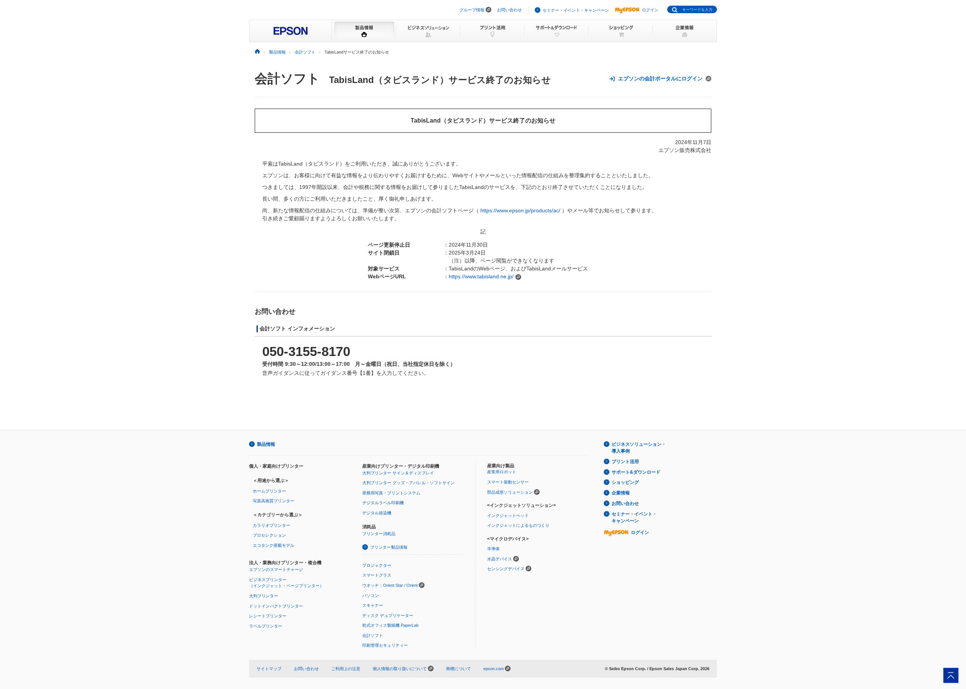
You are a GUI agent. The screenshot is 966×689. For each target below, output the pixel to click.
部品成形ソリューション (510, 492)
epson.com (493, 668)
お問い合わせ (509, 10)
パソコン (370, 595)
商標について (458, 668)
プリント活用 (625, 461)
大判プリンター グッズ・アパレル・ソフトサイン (408, 482)
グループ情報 (472, 10)
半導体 (493, 548)
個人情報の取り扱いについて (400, 668)
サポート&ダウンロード (636, 472)
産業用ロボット (501, 472)
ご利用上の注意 (345, 668)
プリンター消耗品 (378, 533)
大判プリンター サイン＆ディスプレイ (398, 473)
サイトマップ (269, 668)
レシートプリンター (267, 616)
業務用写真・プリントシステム (391, 493)
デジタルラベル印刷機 (383, 502)
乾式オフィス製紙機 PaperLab (390, 625)
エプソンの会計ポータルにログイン (660, 78)
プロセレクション (269, 535)
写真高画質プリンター (273, 501)
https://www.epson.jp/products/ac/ (520, 210)
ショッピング (625, 482)
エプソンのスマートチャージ (276, 569)
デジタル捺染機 (376, 513)
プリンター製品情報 (389, 547)
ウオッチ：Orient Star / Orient (390, 585)
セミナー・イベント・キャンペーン (576, 10)
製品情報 (266, 444)
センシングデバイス (506, 568)
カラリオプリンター (271, 525)
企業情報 (621, 493)
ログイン (650, 10)
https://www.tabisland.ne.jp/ (481, 276)
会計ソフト (287, 78)
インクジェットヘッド (508, 515)
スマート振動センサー (508, 482)
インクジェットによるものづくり (518, 525)
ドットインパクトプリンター (276, 606)
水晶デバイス (499, 559)
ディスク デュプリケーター (387, 615)
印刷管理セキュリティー (385, 645)
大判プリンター (263, 596)
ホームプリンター (269, 491)
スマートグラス (376, 575)
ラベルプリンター (265, 626)
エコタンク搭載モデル (273, 545)
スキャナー (372, 605)
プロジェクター (376, 565)
